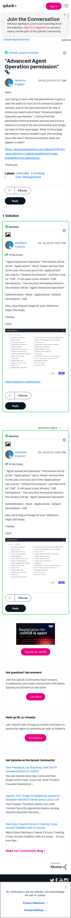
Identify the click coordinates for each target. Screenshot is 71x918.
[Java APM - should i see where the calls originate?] (60, 428)
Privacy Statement (34, 902)
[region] (35, 900)
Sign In (53, 6)
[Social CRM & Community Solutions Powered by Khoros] (58, 866)
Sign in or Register (35, 27)
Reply (15, 200)
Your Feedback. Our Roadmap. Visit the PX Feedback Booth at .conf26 (31, 769)
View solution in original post (22, 381)
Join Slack (35, 696)
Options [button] (65, 40)
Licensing (37, 173)
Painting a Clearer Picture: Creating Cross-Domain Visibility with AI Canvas (32, 826)
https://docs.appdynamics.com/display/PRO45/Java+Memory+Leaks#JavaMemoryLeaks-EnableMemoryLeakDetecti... (35, 154)
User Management (28, 176)
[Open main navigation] (66, 5)
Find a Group (35, 737)
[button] (64, 53)
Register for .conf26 (35, 651)
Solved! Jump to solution (23, 52)
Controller (22, 173)
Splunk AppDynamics (17, 39)
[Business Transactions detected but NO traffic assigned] (67, 428)
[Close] (66, 887)
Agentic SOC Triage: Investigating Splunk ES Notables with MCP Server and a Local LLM (33, 797)
